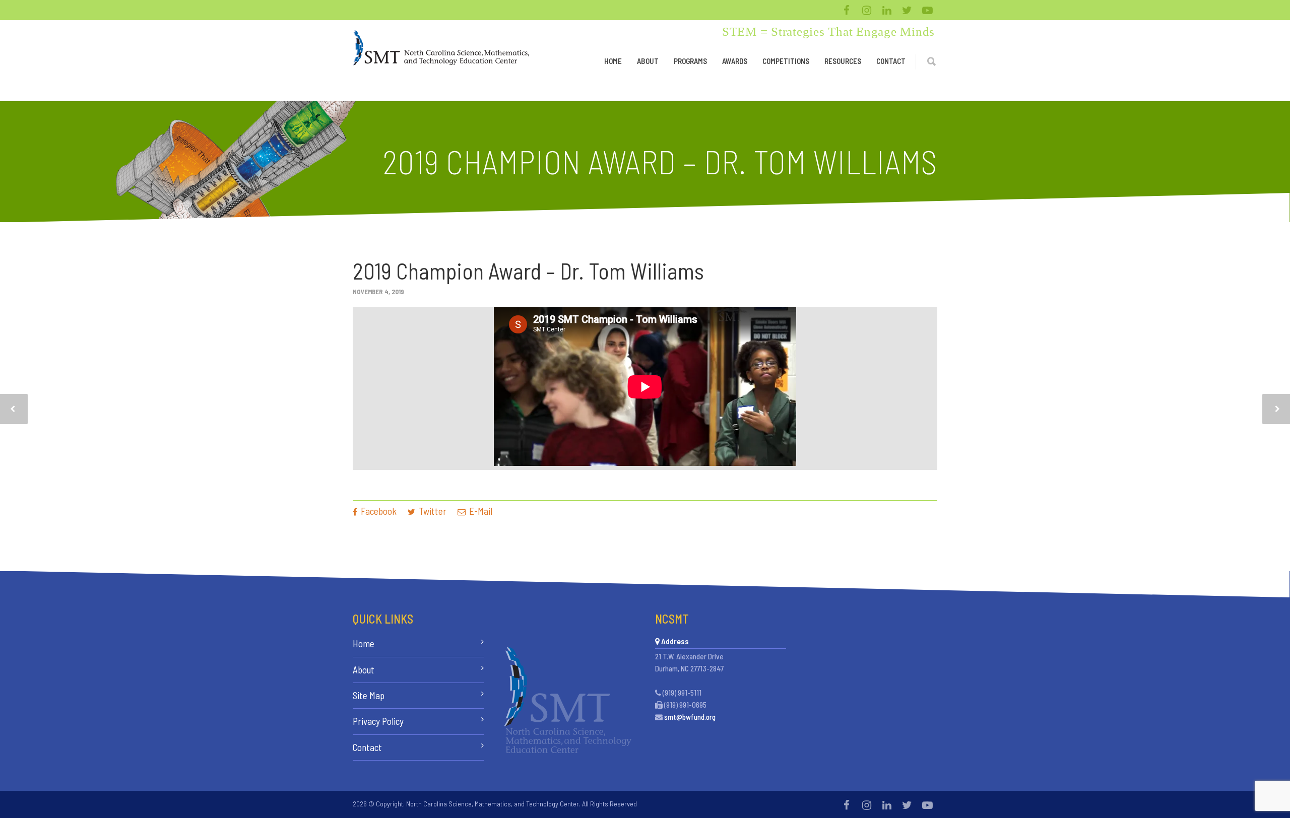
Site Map (368, 695)
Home (613, 60)
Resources (842, 60)
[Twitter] (907, 10)
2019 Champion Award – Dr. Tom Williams (528, 270)
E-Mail (479, 511)
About (648, 60)
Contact (891, 60)
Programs (690, 60)
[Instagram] (867, 10)
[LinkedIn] (887, 10)
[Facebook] (846, 10)
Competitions (785, 60)
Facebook (378, 511)
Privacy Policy (378, 721)
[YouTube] (927, 10)
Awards (734, 60)
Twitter (431, 511)
